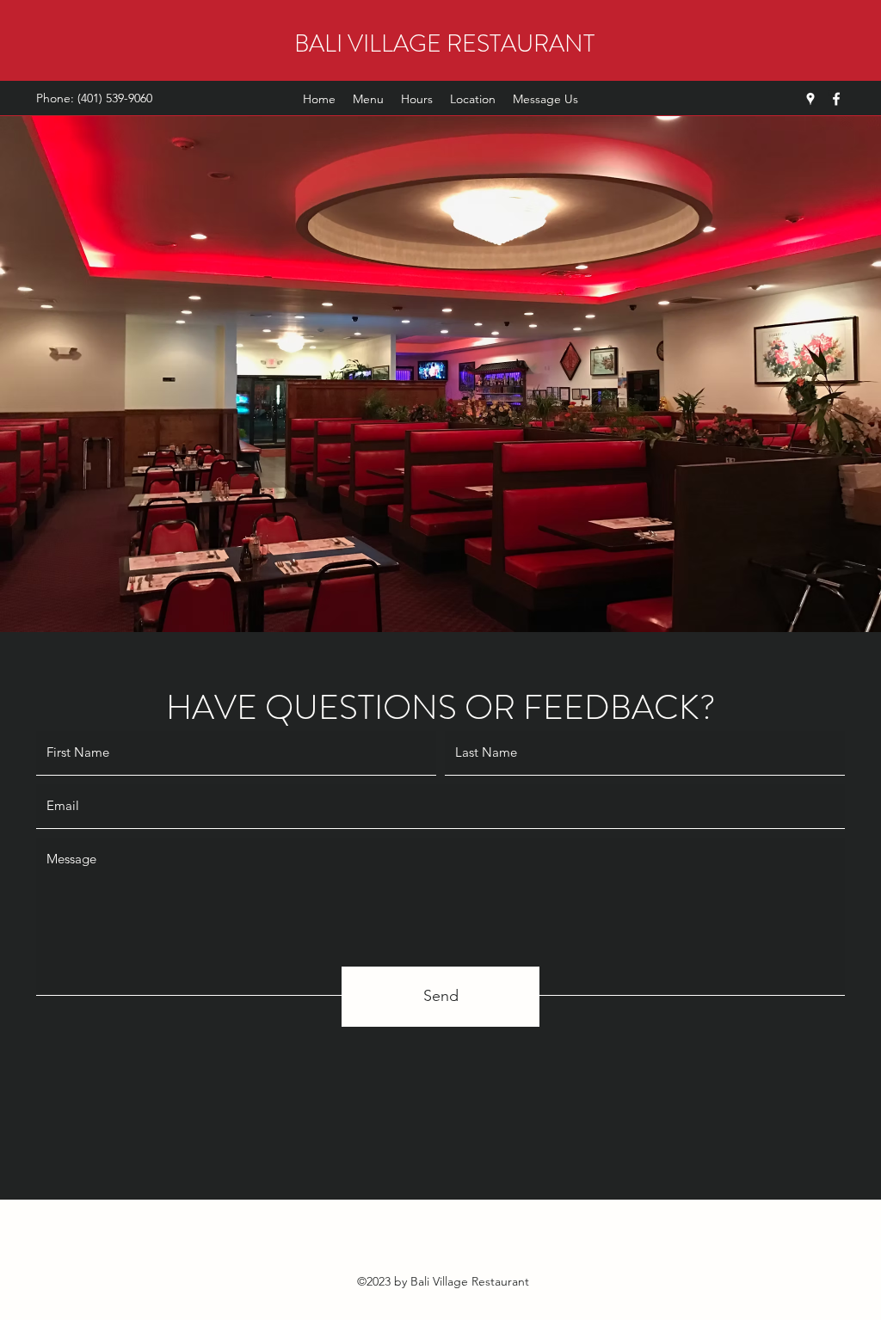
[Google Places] (810, 98)
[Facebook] (836, 98)
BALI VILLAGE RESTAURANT (444, 44)
